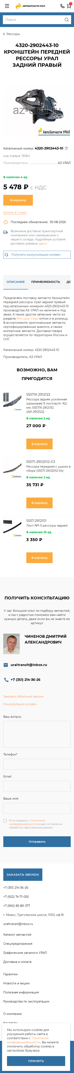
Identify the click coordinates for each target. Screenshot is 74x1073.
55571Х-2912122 (38, 394)
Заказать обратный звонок (23, 696)
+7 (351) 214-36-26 (62, 6)
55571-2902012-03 (40, 462)
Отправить (37, 842)
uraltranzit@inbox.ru (29, 665)
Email (7, 776)
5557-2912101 (36, 521)
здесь (43, 243)
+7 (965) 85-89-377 (16, 906)
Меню (7, 6)
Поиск (66, 19)
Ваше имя (10, 798)
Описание (16, 282)
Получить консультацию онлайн (35, 254)
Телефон (10, 754)
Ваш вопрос (12, 717)
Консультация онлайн (20, 704)
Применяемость (45, 282)
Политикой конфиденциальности (27, 822)
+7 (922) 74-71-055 (16, 897)
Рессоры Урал (27, 318)
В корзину (18, 200)
